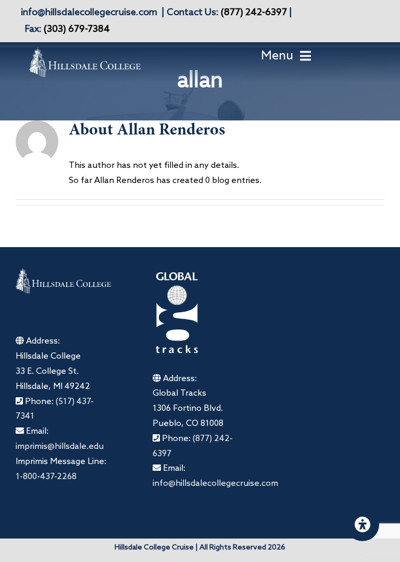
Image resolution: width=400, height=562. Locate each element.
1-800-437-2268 (46, 477)
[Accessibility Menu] (362, 524)
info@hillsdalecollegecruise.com (89, 12)
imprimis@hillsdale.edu (60, 446)
